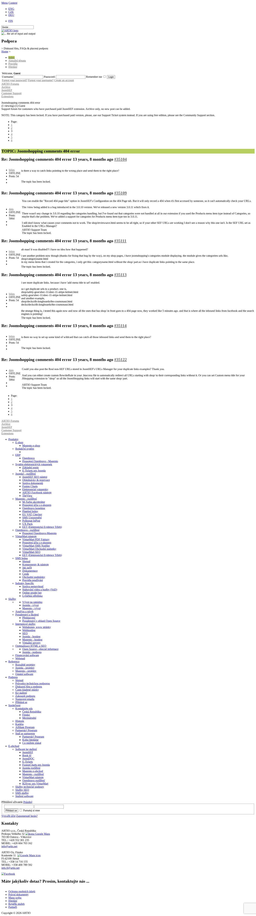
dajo (11, 209)
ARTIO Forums (10, 83)
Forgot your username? (40, 80)
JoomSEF (6, 90)
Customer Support (11, 93)
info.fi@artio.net (10, 867)
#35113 (120, 274)
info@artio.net (9, 846)
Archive (5, 87)
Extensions (7, 96)
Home (4, 51)
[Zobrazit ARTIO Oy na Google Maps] (29, 855)
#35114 (120, 325)
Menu (4, 2)
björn (12, 169)
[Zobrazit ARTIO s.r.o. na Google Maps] (37, 833)
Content (13, 2)
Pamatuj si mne (31, 810)
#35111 (120, 241)
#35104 (120, 159)
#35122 (120, 359)
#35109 (120, 193)
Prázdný (27, 802)
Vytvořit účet (8, 815)
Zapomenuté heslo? (27, 815)
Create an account (64, 80)
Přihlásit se (11, 810)
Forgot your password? (14, 80)
